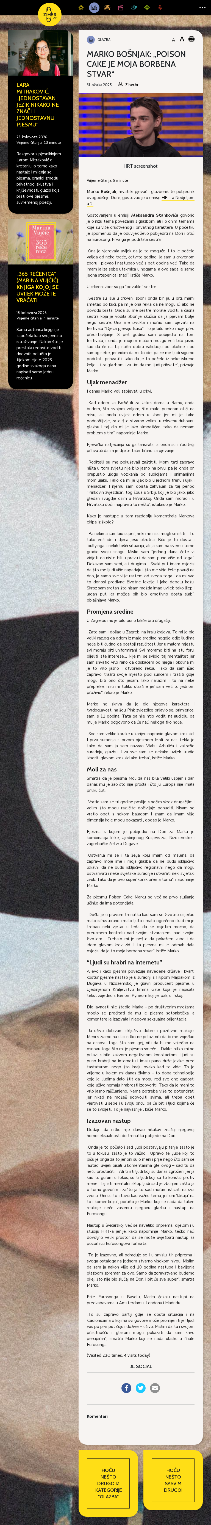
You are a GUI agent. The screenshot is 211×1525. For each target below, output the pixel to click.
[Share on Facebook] (126, 1391)
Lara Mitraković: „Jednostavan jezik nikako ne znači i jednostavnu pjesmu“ (37, 105)
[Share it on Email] (155, 1391)
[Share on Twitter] (141, 1391)
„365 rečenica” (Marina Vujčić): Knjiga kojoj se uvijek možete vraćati (37, 287)
